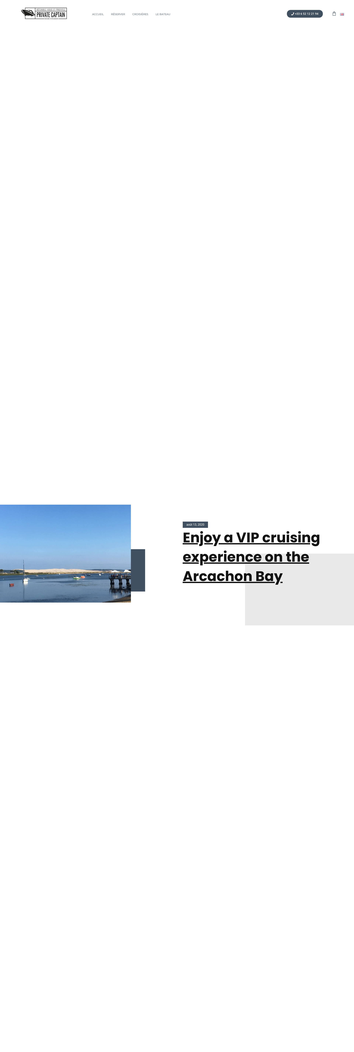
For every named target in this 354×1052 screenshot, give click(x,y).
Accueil (98, 14)
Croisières (140, 14)
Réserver (118, 14)
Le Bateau (163, 14)
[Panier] (334, 13)
